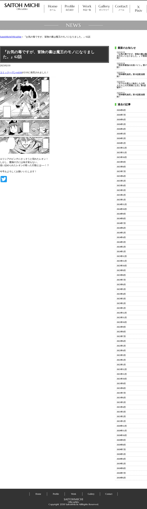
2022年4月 (121, 351)
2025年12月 (122, 148)
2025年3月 (121, 190)
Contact (121, 8)
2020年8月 (121, 445)
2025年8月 (121, 167)
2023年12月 (122, 256)
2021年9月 (121, 384)
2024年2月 (121, 247)
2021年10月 (122, 379)
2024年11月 (122, 205)
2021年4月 (121, 407)
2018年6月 (121, 478)
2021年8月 (121, 388)
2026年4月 (121, 129)
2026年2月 (121, 139)
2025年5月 (121, 181)
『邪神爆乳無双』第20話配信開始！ (131, 75)
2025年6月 (121, 176)
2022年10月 (122, 322)
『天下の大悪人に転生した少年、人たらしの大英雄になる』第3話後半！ (132, 86)
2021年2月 (121, 417)
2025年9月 (121, 162)
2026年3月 (121, 134)
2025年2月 (121, 195)
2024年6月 (121, 228)
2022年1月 (121, 365)
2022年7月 (121, 336)
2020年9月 (121, 440)
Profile (70, 8)
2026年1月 (121, 143)
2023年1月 (121, 308)
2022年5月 (121, 346)
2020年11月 (122, 431)
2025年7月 (121, 172)
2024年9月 (121, 214)
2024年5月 (121, 233)
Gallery (104, 8)
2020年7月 (121, 450)
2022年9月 (121, 327)
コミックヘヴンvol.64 (11, 72)
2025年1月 (121, 200)
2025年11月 (122, 153)
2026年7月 (121, 115)
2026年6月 (121, 120)
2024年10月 (122, 209)
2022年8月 (121, 332)
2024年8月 (121, 219)
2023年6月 (121, 285)
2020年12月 (122, 426)
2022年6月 (121, 341)
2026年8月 (121, 110)
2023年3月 (121, 299)
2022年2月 (121, 360)
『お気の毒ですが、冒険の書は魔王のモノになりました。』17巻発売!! (132, 56)
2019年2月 (121, 464)
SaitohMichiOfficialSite (10, 37)
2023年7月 (121, 280)
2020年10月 (122, 435)
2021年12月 (122, 369)
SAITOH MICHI (22, 5)
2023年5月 (121, 289)
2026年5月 (121, 124)
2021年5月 (121, 402)
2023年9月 (121, 270)
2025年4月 (121, 186)
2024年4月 (121, 238)
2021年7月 (121, 393)
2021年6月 (121, 398)
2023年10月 (122, 266)
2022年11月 (122, 318)
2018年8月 (121, 468)
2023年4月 (121, 294)
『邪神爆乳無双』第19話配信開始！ (131, 96)
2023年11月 (122, 261)
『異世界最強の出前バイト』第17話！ (132, 66)
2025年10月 (122, 157)
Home (52, 8)
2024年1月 (121, 252)
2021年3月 (121, 412)
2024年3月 (121, 242)
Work (87, 8)
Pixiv (138, 10)
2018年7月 (121, 473)
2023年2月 (121, 303)
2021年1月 (121, 421)
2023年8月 (121, 275)
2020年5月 (121, 454)
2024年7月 (121, 223)
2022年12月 (122, 313)
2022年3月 (121, 355)
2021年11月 (122, 374)
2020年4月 (121, 459)
